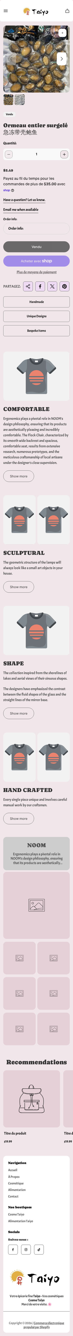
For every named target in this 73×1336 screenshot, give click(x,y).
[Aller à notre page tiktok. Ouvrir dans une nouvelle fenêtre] (39, 1249)
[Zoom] (62, 33)
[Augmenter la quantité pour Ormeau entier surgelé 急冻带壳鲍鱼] (64, 154)
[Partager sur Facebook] (40, 286)
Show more (18, 476)
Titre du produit (15, 1133)
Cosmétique (16, 1183)
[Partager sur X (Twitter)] (52, 286)
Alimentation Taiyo (20, 1221)
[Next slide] (62, 58)
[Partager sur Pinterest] (64, 286)
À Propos (13, 1177)
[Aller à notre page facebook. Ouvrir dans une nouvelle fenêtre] (13, 1249)
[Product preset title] (31, 1098)
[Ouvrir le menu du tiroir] (5, 11)
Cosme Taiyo (16, 1214)
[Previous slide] (11, 58)
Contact (13, 1196)
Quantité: (10, 143)
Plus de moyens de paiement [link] (37, 272)
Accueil (12, 1170)
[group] (8, 99)
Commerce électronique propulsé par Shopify (44, 1325)
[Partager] (28, 286)
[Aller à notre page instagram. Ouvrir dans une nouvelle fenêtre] (26, 1249)
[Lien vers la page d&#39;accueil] (36, 1276)
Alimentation (17, 1190)
